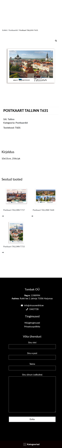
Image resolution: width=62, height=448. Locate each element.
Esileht (4, 30)
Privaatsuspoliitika (32, 327)
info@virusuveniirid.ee (34, 306)
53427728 (33, 309)
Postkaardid (13, 30)
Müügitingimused (32, 323)
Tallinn (11, 119)
